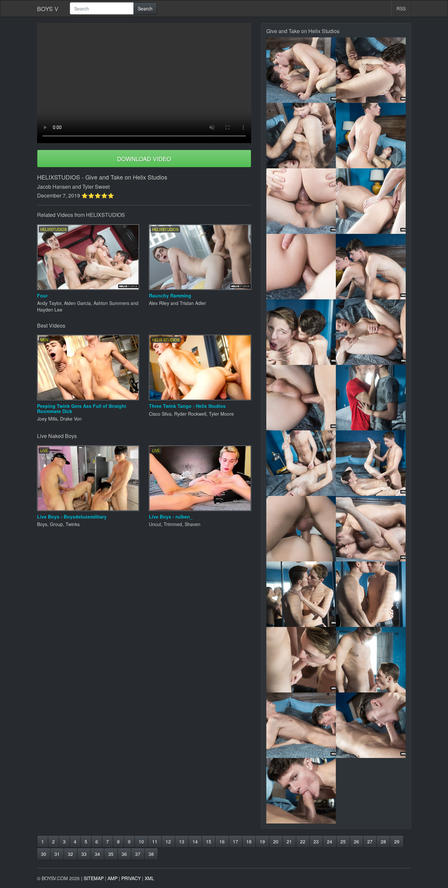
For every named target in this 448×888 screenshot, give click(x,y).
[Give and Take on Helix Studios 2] (371, 70)
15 (208, 841)
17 (235, 841)
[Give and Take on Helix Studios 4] (371, 135)
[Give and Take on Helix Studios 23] (301, 790)
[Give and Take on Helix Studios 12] (371, 397)
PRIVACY (131, 878)
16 (222, 841)
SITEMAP (94, 878)
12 (168, 841)
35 (110, 854)
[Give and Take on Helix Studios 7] (301, 266)
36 (124, 854)
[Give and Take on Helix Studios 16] (371, 528)
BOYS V (47, 8)
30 (43, 854)
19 (262, 841)
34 (97, 854)
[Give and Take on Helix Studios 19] (301, 659)
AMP (112, 878)
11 (154, 841)
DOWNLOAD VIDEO (144, 158)
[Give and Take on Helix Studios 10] (371, 332)
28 (383, 841)
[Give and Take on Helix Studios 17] (301, 594)
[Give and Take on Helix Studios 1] (301, 70)
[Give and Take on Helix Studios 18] (371, 594)
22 (302, 841)
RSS (401, 8)
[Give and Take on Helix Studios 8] (371, 266)
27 (370, 841)
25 (343, 841)
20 (275, 841)
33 (84, 854)
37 (137, 854)
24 (329, 841)
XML (149, 878)
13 (181, 841)
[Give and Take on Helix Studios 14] (371, 463)
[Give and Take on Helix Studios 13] (301, 463)
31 (57, 854)
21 (289, 841)
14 (195, 841)
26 (356, 841)
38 (151, 854)
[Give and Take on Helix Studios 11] (301, 397)
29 (396, 841)
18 (249, 841)
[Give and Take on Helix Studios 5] (301, 201)
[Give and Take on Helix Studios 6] (371, 201)
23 (316, 841)
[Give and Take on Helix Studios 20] (371, 659)
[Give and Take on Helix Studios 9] (301, 332)
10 (141, 841)
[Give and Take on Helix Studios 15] (301, 528)
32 (70, 854)
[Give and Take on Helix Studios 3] (301, 135)
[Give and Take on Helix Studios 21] (301, 725)
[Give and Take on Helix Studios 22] (371, 725)
